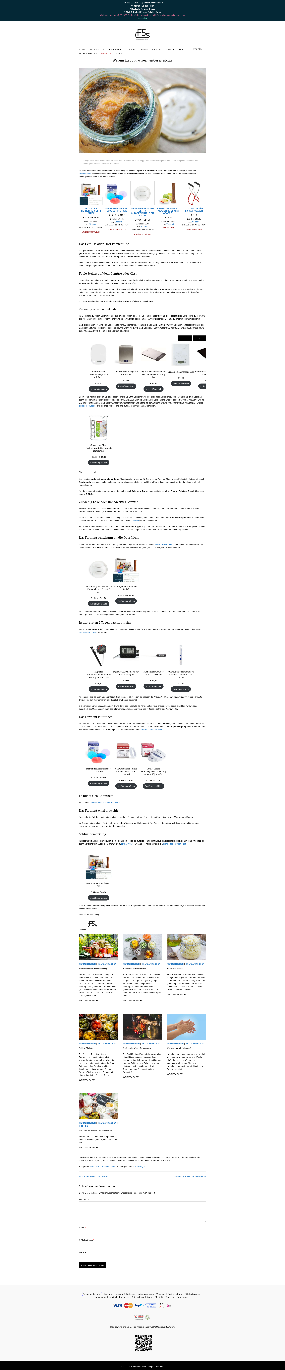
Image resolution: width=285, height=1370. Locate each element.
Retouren (108, 1294)
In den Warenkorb (194, 229)
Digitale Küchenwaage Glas (181, 372)
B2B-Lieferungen (193, 1294)
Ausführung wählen (91, 232)
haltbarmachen (107, 963)
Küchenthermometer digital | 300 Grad (153, 673)
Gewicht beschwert (164, 544)
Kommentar (85, 1199)
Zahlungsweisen (146, 1294)
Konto (119, 53)
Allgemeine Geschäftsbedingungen (112, 1297)
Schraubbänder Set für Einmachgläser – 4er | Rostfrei (126, 771)
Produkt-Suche (88, 53)
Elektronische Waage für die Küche (126, 373)
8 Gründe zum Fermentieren (134, 968)
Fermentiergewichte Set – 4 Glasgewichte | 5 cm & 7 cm (99, 589)
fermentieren (127, 844)
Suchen (197, 49)
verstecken (142, 18)
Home (82, 49)
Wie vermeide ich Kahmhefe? (179, 1048)
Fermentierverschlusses (151, 730)
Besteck (170, 49)
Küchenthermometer (88, 632)
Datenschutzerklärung (142, 1297)
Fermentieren (116, 49)
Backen (156, 49)
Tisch (182, 49)
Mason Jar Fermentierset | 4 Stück (126, 588)
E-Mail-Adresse (86, 1239)
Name (82, 1227)
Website (82, 1252)
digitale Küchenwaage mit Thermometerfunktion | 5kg (153, 374)
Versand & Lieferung (125, 1294)
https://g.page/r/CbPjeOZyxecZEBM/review (156, 1326)
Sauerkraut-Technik (175, 968)
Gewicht (135, 521)
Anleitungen (140, 1166)
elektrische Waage (87, 406)
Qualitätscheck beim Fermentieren (137, 1048)
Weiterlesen (168, 227)
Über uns (170, 1297)
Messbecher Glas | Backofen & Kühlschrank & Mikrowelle (99, 448)
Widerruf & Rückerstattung (169, 1294)
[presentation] (98, 947)
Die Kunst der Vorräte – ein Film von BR (95, 1130)
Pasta (144, 49)
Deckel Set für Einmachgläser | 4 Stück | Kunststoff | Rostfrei (153, 771)
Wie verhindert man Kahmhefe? (105, 803)
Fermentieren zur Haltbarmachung (93, 968)
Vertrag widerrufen (91, 1294)
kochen (83, 1126)
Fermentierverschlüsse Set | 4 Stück (98, 770)
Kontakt (159, 1297)
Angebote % (97, 49)
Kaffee (133, 49)
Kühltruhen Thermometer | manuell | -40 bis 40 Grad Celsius (181, 674)
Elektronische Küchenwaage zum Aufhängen (99, 374)
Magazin (106, 53)
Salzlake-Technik (86, 1048)
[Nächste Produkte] (199, 338)
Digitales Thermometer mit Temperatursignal (126, 673)
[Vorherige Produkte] (185, 338)
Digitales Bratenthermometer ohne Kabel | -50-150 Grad (99, 674)
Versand (93, 224)
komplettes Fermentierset (174, 844)
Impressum (182, 1297)
